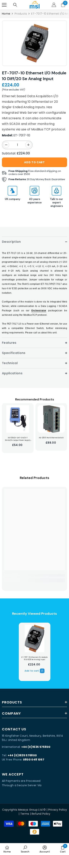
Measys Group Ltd (30, 810)
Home (6, 14)
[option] (34, 43)
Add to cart (34, 162)
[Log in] (54, 5)
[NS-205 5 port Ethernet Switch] (51, 419)
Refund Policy (41, 814)
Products (21, 14)
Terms (24, 814)
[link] (34, 575)
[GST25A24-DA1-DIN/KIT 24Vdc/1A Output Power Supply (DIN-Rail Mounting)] (17, 419)
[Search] (15, 4)
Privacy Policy (57, 810)
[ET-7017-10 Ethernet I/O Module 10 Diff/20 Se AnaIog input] (34, 638)
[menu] (4, 4)
